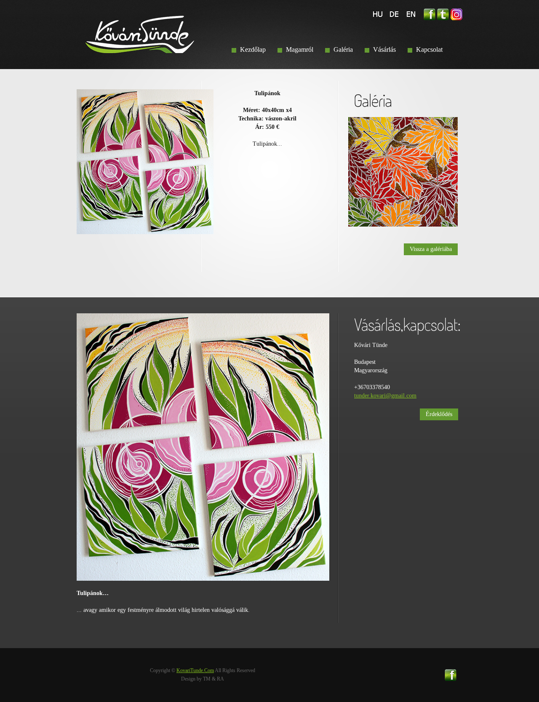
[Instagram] (456, 12)
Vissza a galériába (431, 249)
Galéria (343, 49)
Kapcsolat (429, 49)
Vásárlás (384, 49)
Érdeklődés (439, 414)
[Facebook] (429, 12)
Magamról (299, 49)
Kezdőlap (253, 49)
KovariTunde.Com (195, 670)
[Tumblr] (443, 12)
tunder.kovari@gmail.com (385, 395)
